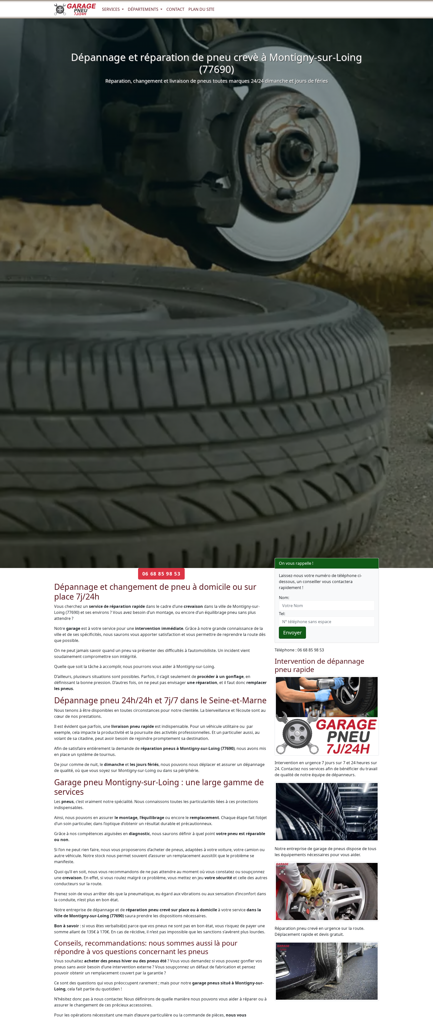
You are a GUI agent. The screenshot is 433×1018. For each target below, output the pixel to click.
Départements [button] (143, 9)
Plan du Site (201, 9)
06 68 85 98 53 (161, 573)
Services (111, 9)
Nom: (284, 597)
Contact (175, 9)
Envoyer (292, 632)
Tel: (282, 613)
